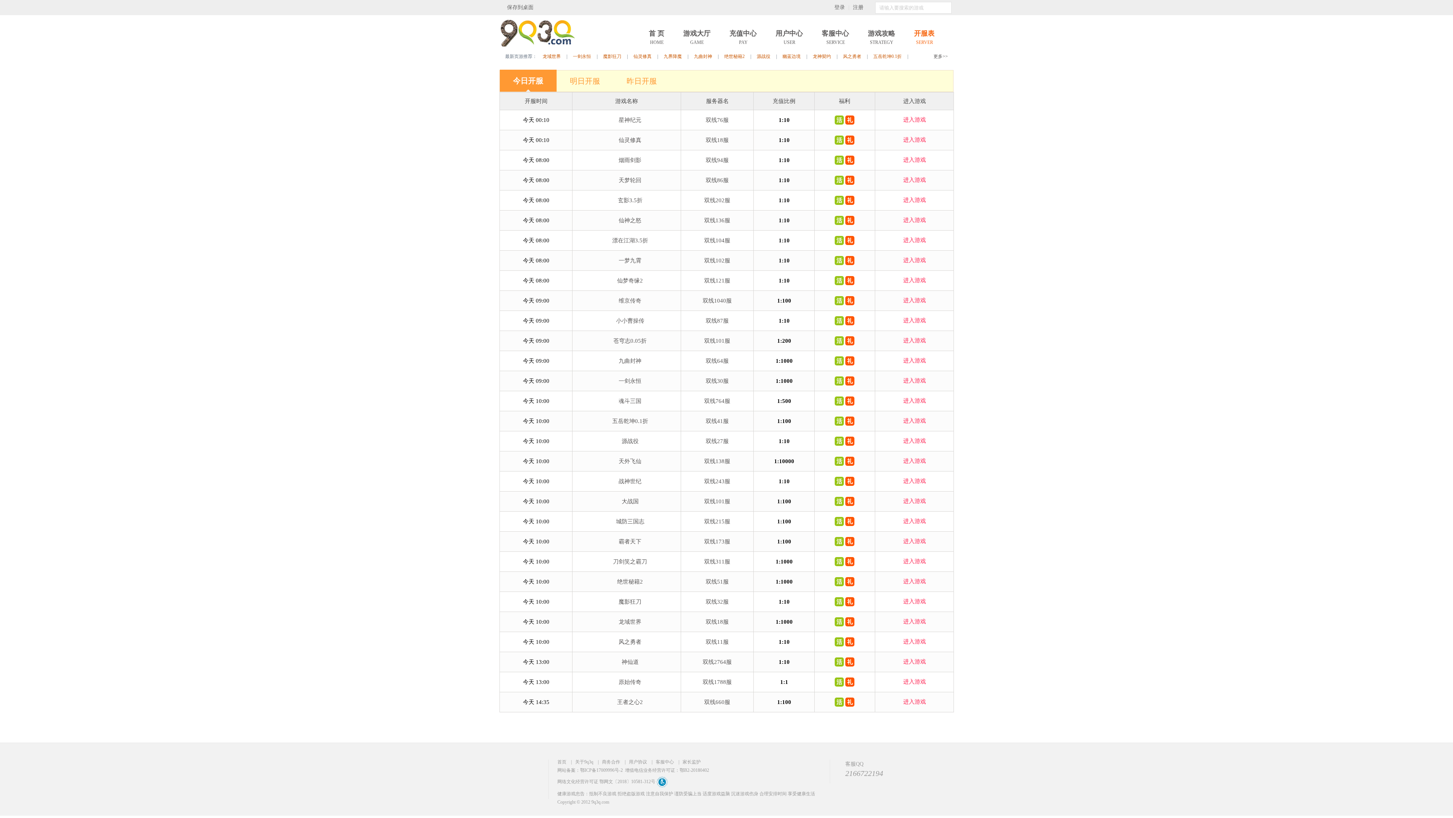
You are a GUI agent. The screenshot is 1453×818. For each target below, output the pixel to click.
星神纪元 (630, 120)
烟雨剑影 (630, 160)
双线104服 (717, 240)
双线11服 (717, 642)
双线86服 (717, 180)
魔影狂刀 (612, 56)
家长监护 (692, 762)
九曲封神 (703, 56)
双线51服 (717, 582)
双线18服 (717, 140)
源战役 (763, 56)
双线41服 (717, 421)
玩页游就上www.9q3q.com (527, 779)
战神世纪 (630, 481)
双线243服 (717, 481)
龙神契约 (822, 56)
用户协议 (638, 762)
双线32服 (717, 602)
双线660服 (717, 702)
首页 (561, 762)
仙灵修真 (642, 56)
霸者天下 (630, 542)
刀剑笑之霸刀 (630, 562)
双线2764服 (717, 662)
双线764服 (717, 401)
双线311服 (717, 562)
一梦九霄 (630, 261)
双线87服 (717, 321)
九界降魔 (673, 56)
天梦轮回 (630, 180)
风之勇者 (852, 56)
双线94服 (717, 160)
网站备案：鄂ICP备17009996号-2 (590, 770)
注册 (858, 7)
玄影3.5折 (630, 200)
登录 (839, 7)
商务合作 (611, 762)
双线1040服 (717, 301)
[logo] (537, 45)
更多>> (940, 56)
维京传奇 (630, 301)
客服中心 (665, 762)
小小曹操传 (630, 321)
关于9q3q (584, 762)
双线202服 (717, 200)
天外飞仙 (630, 461)
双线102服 (717, 261)
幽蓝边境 (792, 56)
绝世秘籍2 (734, 56)
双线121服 (717, 281)
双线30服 (717, 381)
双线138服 (717, 461)
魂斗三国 (630, 401)
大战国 (630, 501)
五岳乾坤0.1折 (887, 56)
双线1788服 (717, 682)
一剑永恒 (582, 56)
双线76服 (717, 120)
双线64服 (717, 361)
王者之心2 (630, 702)
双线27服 (717, 441)
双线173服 (717, 542)
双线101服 (717, 341)
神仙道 (630, 662)
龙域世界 (552, 56)
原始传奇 (630, 682)
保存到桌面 (520, 7)
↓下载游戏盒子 (556, 7)
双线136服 (717, 220)
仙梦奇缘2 (630, 281)
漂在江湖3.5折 (630, 240)
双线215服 (717, 521)
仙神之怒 (630, 220)
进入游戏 (914, 120)
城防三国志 (630, 521)
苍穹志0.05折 (630, 341)
